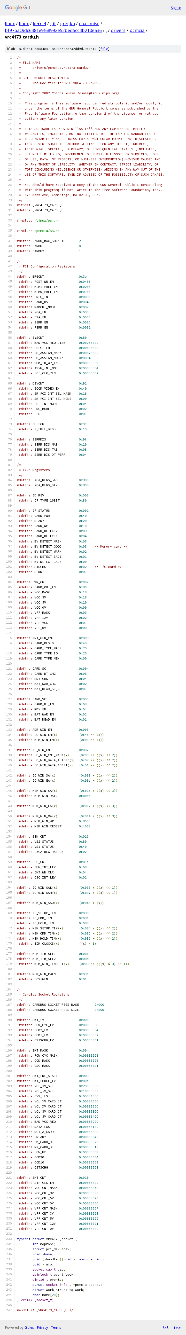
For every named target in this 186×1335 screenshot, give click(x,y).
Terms (56, 1327)
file (104, 49)
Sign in (176, 7)
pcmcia (137, 30)
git (53, 23)
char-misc (89, 23)
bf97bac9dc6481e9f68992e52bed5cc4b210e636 (53, 30)
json (177, 1327)
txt (166, 1327)
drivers (118, 30)
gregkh (67, 23)
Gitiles (29, 1327)
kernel (39, 23)
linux (10, 23)
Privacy (42, 1327)
